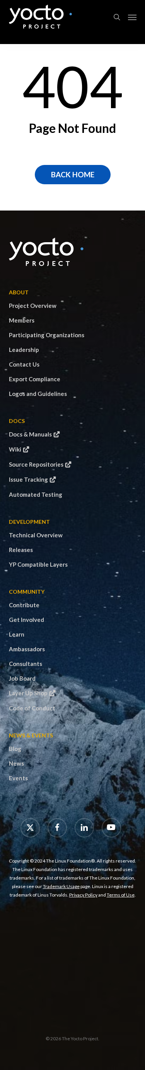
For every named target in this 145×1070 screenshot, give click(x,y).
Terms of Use (121, 895)
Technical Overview (36, 535)
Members (21, 320)
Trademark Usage (61, 886)
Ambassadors (27, 648)
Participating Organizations (46, 334)
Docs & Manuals (30, 434)
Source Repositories (36, 464)
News (16, 763)
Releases (21, 549)
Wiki (15, 449)
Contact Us (24, 364)
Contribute (24, 604)
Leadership (24, 349)
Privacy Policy (83, 895)
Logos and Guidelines (38, 393)
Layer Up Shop (28, 693)
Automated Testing (35, 494)
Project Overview (32, 305)
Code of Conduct (32, 708)
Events (18, 777)
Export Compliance (34, 378)
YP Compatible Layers (38, 564)
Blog (15, 748)
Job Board (22, 678)
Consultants (25, 663)
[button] (132, 17)
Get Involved (26, 619)
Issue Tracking (28, 479)
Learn (16, 634)
